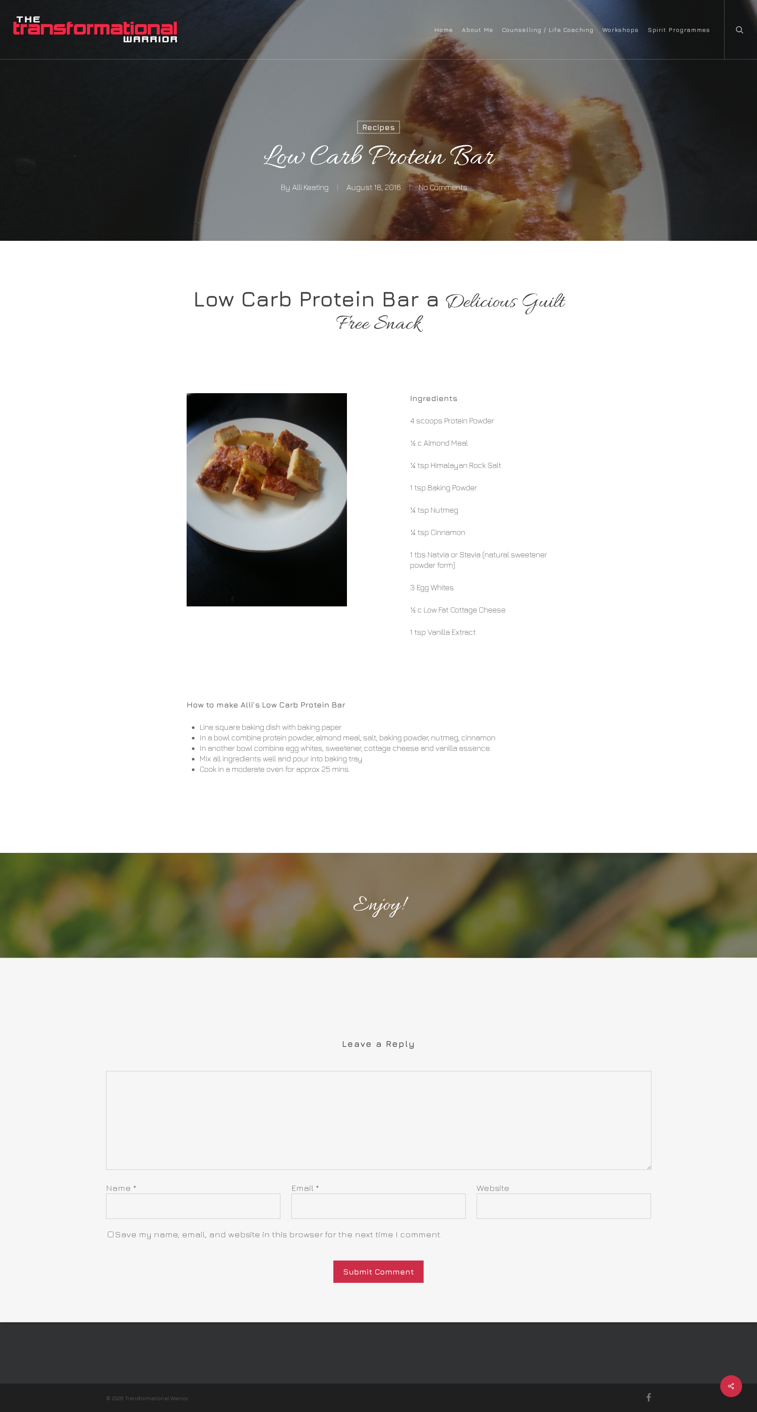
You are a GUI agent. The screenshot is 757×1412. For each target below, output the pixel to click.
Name (121, 1188)
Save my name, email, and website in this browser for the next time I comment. (278, 1234)
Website (493, 1188)
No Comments (443, 187)
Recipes (378, 127)
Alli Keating (310, 187)
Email (305, 1188)
